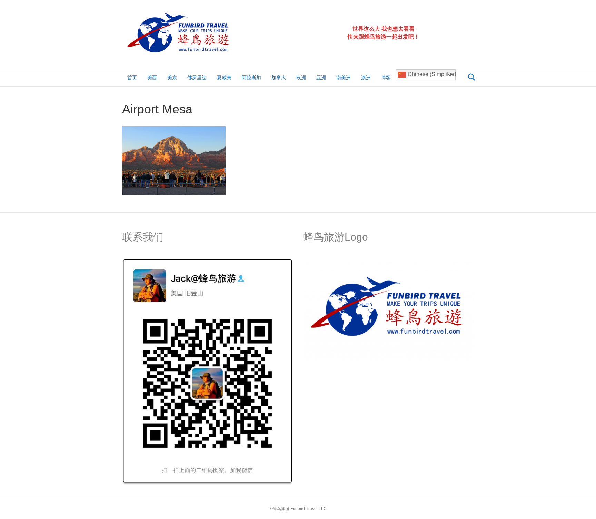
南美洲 (343, 77)
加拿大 (278, 77)
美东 (172, 77)
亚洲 (321, 77)
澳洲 (366, 77)
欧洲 (301, 77)
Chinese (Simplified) (431, 74)
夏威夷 (224, 77)
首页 (132, 77)
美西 (152, 77)
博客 (386, 77)
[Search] (469, 77)
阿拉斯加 (251, 77)
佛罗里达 (197, 77)
